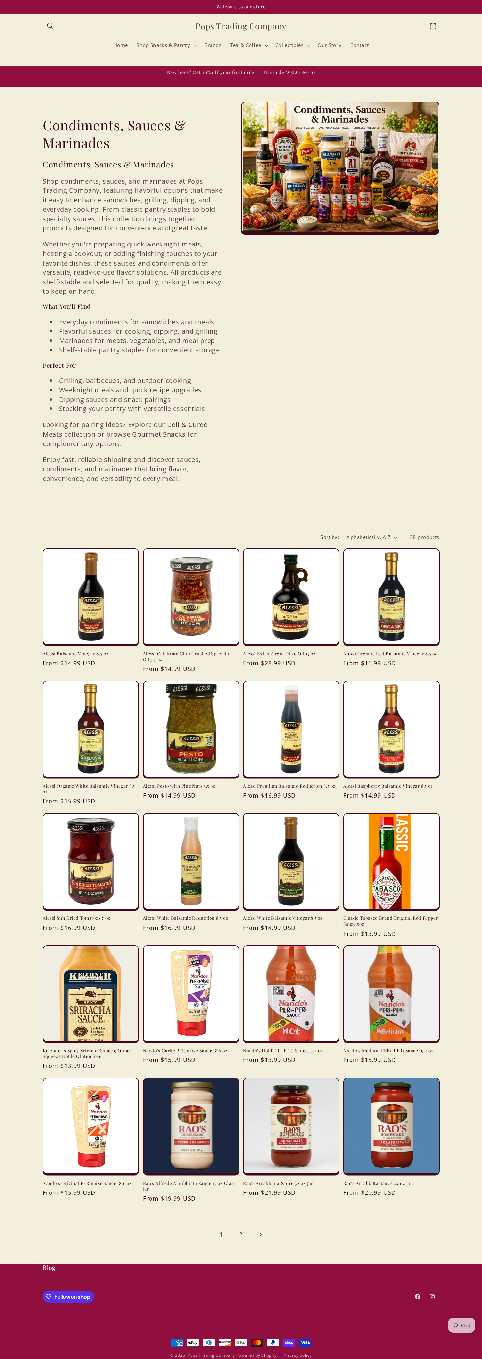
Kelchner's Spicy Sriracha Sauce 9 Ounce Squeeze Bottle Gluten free (87, 1053)
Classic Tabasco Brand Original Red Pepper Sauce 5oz (390, 921)
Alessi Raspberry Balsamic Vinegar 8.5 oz (388, 786)
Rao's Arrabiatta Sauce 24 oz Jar (377, 1183)
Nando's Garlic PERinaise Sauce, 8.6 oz (185, 1050)
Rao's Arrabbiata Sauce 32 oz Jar (278, 1183)
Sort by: (329, 537)
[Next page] (260, 1234)
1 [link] (221, 1234)
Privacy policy (298, 1355)
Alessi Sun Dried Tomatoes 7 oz (76, 918)
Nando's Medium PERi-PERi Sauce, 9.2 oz (388, 1050)
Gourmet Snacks (159, 434)
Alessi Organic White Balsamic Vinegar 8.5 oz (89, 789)
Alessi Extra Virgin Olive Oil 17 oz (279, 653)
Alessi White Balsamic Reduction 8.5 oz (185, 918)
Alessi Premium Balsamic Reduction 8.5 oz (289, 786)
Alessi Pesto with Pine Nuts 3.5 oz (179, 786)
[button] (50, 26)
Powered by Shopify (256, 1355)
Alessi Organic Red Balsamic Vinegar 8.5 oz (390, 653)
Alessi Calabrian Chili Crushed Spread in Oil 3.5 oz (187, 656)
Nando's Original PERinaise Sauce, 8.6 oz (87, 1183)
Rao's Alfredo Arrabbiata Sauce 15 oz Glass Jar (189, 1186)
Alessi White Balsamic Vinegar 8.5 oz (283, 918)
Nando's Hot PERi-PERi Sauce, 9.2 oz (283, 1050)
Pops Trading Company (211, 1355)
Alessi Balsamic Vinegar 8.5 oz (76, 653)
